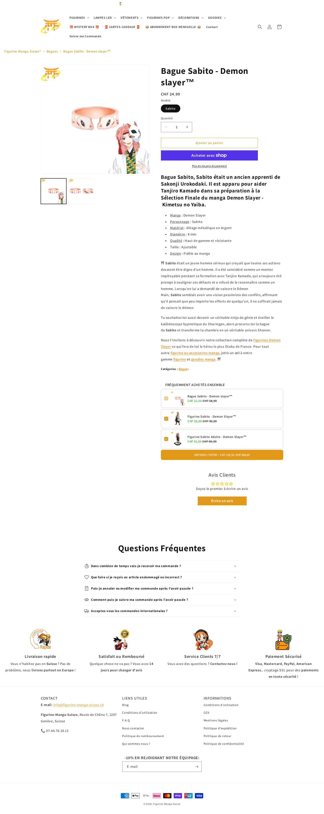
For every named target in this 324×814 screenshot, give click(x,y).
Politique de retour (217, 736)
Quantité (167, 118)
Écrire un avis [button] (222, 500)
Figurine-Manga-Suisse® (22, 51)
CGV (206, 713)
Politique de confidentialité (224, 744)
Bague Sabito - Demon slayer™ (87, 51)
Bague (183, 369)
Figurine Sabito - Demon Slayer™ (212, 416)
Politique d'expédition (220, 728)
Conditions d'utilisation (139, 713)
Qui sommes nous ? (136, 744)
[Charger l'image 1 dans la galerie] (53, 191)
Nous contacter (133, 728)
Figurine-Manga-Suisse (167, 803)
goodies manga (203, 359)
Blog (125, 705)
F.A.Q (126, 720)
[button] (79, 17)
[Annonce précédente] (42, 4)
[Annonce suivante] (282, 4)
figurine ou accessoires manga (195, 353)
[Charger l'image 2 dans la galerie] (81, 191)
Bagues (52, 51)
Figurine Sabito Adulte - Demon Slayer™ (217, 437)
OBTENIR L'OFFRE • (222, 455)
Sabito (171, 108)
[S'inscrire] (196, 767)
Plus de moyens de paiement (209, 166)
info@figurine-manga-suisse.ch (78, 704)
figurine (179, 359)
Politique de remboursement (143, 736)
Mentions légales (216, 720)
